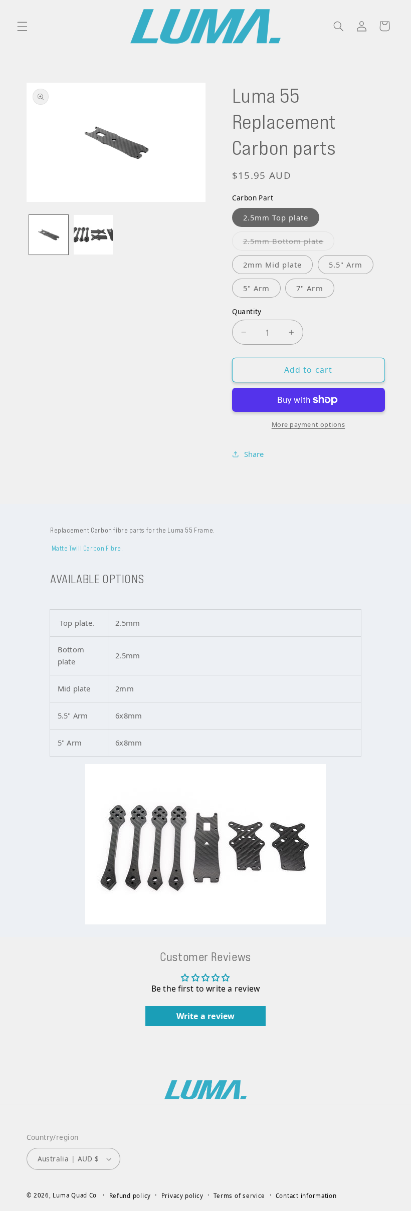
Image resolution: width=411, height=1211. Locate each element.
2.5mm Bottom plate (289, 243)
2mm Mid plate (272, 265)
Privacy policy (182, 1195)
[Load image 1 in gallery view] (48, 234)
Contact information (306, 1195)
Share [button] (254, 454)
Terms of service (239, 1195)
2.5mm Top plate (276, 217)
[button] (22, 26)
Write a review (205, 1016)
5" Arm (256, 288)
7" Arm (309, 288)
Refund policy (130, 1195)
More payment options (308, 424)
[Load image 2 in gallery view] (93, 234)
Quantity (247, 311)
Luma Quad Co (75, 1195)
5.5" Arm (345, 265)
